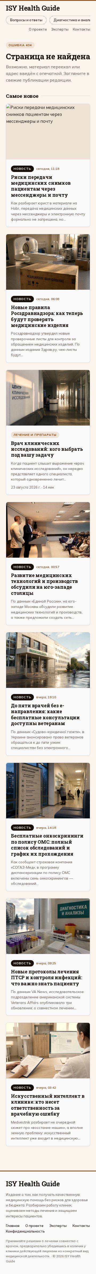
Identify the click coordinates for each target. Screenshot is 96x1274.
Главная (12, 1225)
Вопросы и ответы (26, 20)
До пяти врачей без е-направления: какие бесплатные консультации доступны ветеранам (45, 714)
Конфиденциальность (25, 1231)
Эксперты (60, 29)
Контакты (81, 29)
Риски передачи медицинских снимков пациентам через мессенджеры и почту (41, 186)
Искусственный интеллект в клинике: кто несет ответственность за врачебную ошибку (48, 1105)
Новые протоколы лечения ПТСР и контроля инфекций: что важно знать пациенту (46, 978)
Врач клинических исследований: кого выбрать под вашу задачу (47, 449)
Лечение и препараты (35, 435)
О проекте (38, 29)
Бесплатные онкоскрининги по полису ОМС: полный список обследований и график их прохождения (47, 845)
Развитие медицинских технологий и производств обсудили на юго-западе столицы (44, 584)
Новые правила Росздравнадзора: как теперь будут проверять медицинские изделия (47, 316)
